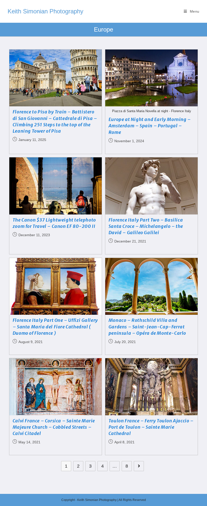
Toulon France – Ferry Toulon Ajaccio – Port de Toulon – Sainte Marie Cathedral (151, 427)
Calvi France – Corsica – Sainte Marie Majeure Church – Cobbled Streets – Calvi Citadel (54, 427)
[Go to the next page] (139, 466)
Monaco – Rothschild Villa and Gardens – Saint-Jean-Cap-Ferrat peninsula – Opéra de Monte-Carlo (147, 326)
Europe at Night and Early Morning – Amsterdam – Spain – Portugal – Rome (150, 125)
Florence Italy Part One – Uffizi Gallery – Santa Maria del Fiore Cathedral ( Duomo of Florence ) (55, 326)
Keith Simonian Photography (45, 11)
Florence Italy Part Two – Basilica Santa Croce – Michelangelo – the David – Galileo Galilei (146, 226)
